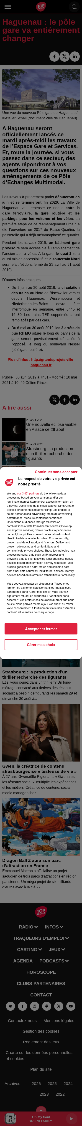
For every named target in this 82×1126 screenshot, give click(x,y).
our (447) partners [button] (28, 493)
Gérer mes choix (41, 644)
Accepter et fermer (41, 628)
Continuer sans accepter (56, 471)
